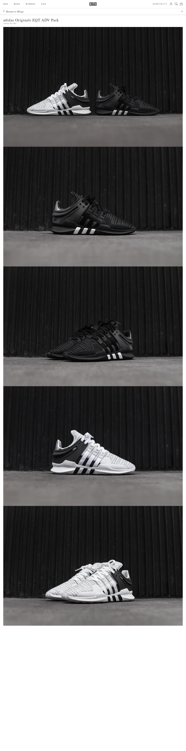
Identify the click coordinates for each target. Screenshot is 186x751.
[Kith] (93, 4)
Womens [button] (30, 4)
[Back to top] (182, 11)
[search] (176, 4)
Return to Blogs (15, 11)
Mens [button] (17, 4)
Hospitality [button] (160, 4)
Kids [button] (43, 4)
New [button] (5, 4)
